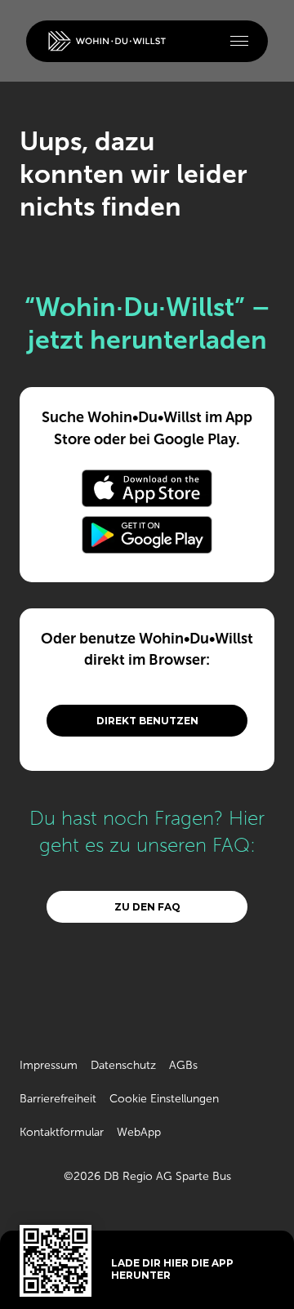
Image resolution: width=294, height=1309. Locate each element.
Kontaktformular (62, 1132)
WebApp (139, 1132)
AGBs (183, 1065)
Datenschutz (123, 1065)
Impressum (49, 1065)
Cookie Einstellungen (164, 1099)
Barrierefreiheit (58, 1099)
